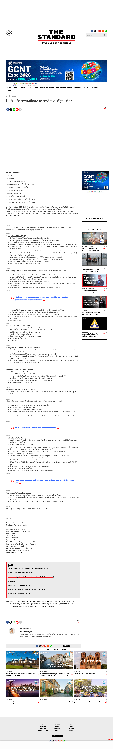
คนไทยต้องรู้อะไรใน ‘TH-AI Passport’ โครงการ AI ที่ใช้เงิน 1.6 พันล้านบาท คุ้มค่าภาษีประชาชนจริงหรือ (91, 250)
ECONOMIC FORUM (47, 87)
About (57, 730)
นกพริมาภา (14, 605)
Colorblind (49, 601)
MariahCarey (70, 601)
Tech (91, 246)
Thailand (91, 288)
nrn (28, 605)
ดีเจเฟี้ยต (71, 603)
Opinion (43, 728)
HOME (9, 87)
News (43, 724)
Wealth (57, 724)
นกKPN (44, 606)
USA (63, 601)
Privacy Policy (43, 730)
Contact (71, 730)
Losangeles (41, 601)
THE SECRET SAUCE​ (64, 87)
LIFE (36, 87)
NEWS (16, 87)
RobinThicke (14, 606)
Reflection (51, 606)
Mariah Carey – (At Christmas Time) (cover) (27, 589)
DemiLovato (63, 603)
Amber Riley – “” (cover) (19, 585)
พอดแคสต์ (33, 601)
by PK (13, 581)
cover (44, 605)
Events (71, 728)
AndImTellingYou (35, 606)
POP (29, 87)
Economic (85, 246)
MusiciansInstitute (36, 605)
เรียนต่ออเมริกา (15, 603)
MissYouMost (34, 603)
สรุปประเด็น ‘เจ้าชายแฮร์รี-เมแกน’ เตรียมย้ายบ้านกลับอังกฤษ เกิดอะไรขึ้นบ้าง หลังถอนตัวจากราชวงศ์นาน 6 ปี (91, 313)
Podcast (13, 601)
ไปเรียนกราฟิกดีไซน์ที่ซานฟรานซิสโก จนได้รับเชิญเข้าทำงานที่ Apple (21, 703)
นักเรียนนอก (11, 96)
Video (57, 726)
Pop (71, 724)
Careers (57, 728)
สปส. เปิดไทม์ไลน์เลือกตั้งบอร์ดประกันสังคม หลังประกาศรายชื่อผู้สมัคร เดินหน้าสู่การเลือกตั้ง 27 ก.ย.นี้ (90, 335)
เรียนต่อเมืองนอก (24, 606)
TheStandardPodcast (46, 603)
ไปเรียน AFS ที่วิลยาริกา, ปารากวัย (84, 674)
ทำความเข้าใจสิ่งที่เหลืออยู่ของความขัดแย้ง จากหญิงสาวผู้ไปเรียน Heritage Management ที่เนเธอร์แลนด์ (54, 675)
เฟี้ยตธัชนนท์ (51, 605)
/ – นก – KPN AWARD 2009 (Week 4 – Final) (31, 577)
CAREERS (95, 87)
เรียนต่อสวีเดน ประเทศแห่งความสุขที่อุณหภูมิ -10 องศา (55, 703)
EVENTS (86, 87)
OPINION (77, 87)
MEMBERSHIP (67, 645)
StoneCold (22, 605)
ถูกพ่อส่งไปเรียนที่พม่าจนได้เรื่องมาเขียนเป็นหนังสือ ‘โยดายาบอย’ (87, 703)
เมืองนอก (69, 605)
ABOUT (9, 90)
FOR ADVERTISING (57, 731)
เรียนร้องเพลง (25, 603)
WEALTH (23, 87)
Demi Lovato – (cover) (19, 594)
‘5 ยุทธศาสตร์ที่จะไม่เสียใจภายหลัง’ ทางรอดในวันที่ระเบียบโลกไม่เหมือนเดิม (90, 292)
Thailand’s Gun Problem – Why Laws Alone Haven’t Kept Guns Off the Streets (91, 270)
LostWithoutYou (61, 605)
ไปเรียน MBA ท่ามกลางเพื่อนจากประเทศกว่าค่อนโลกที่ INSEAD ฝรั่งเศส (20, 675)
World (84, 288)
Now (71, 726)
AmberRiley (25, 601)
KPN (18, 601)
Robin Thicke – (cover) (20, 573)
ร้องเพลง (56, 603)
